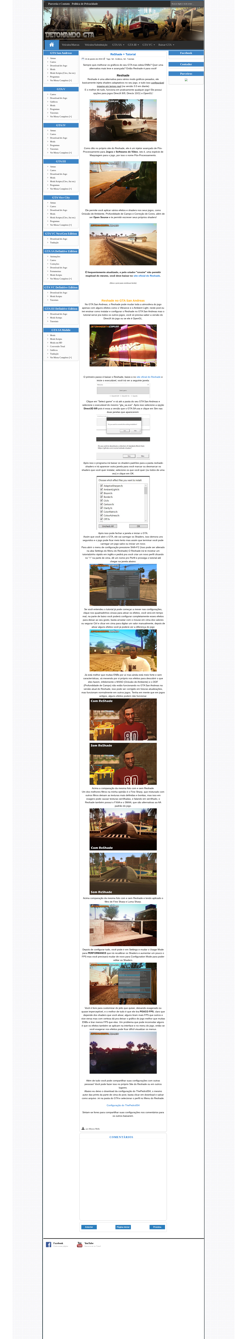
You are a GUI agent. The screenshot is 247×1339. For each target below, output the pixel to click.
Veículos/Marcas (70, 44)
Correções (54, 264)
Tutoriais (54, 113)
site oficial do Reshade (147, 275)
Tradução (54, 242)
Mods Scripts (56, 275)
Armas (53, 58)
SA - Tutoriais (128, 59)
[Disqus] (123, 1295)
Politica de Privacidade (85, 3)
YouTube (93, 1244)
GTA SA (117, 44)
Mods (52, 69)
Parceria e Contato (59, 3)
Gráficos (54, 101)
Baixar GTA (165, 44)
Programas (54, 76)
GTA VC (147, 44)
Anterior (89, 1227)
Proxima (157, 1227)
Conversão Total (57, 346)
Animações (55, 256)
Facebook (60, 1244)
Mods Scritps (56, 317)
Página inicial (123, 1227)
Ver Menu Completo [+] (61, 80)
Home (52, 45)
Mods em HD (56, 342)
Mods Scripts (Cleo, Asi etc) (62, 73)
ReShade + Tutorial (123, 54)
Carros (53, 62)
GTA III (132, 44)
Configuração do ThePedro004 (123, 1105)
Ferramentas (55, 271)
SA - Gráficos (116, 59)
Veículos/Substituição (96, 44)
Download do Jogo (58, 65)
